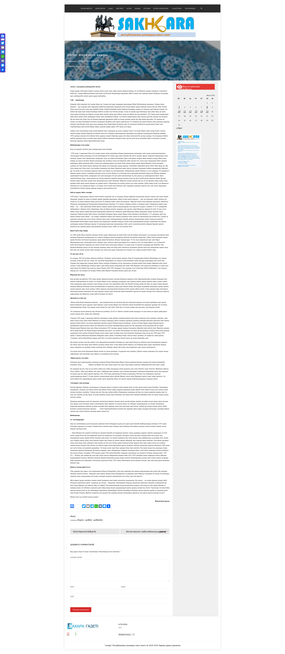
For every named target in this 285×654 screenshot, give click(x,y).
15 (207, 111)
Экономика (190, 8)
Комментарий (76, 557)
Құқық (137, 8)
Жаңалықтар (86, 8)
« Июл (179, 128)
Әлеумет (120, 8)
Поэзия (146, 8)
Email (123, 587)
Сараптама (177, 8)
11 (184, 111)
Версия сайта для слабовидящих (188, 87)
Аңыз (110, 8)
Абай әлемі (100, 8)
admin (94, 61)
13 (196, 111)
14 (201, 111)
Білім (129, 8)
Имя (72, 587)
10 (179, 111)
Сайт (72, 597)
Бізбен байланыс (161, 8)
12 (190, 111)
